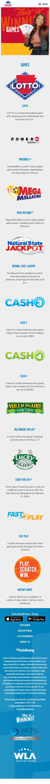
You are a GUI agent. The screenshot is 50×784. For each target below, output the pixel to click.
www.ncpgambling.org (18, 705)
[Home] (8, 3)
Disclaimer (25, 625)
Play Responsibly (25, 636)
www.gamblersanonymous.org (25, 709)
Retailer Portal (25, 630)
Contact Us (25, 641)
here (44, 693)
